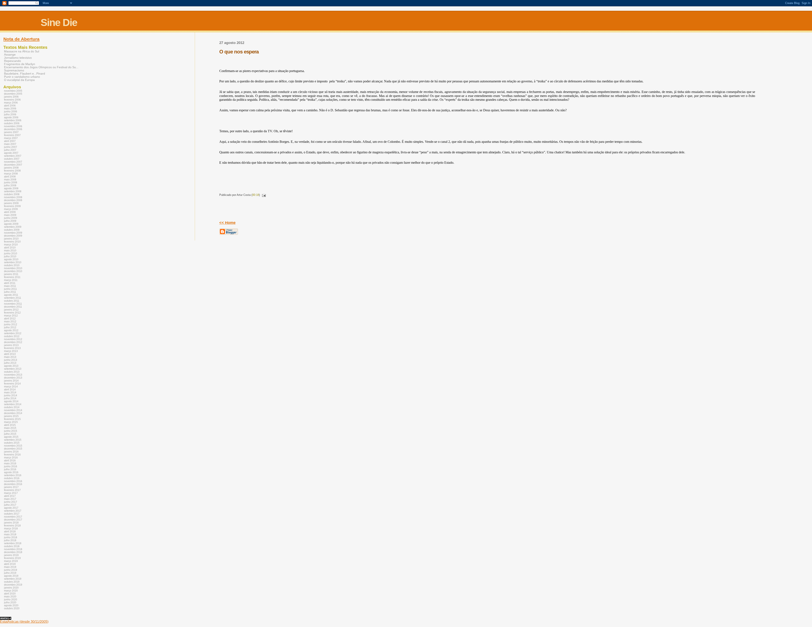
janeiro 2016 (11, 451)
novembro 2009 (13, 232)
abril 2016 (10, 460)
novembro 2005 (13, 90)
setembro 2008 (12, 191)
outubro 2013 (11, 371)
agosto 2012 (11, 330)
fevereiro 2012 (12, 312)
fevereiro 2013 (12, 348)
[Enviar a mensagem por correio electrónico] (263, 194)
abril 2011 (9, 283)
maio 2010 (10, 250)
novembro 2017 (13, 516)
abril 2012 (10, 318)
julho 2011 (10, 291)
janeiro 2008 (11, 167)
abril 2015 (10, 425)
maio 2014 (10, 392)
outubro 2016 (11, 478)
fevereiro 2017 (12, 490)
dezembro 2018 (13, 552)
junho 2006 (10, 111)
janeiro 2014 (11, 380)
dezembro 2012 (13, 342)
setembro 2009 (12, 226)
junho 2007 (10, 147)
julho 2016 (10, 469)
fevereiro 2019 (12, 558)
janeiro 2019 (11, 555)
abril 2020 (10, 593)
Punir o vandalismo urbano (22, 76)
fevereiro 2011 (12, 277)
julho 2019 (10, 572)
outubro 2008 (11, 194)
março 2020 (11, 590)
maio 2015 (10, 428)
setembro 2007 (12, 155)
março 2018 (11, 528)
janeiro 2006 (11, 96)
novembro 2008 (13, 197)
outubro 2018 (11, 546)
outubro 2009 (11, 229)
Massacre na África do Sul (21, 51)
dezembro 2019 (13, 584)
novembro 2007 (13, 161)
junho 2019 (10, 569)
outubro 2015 (11, 442)
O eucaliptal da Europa (19, 80)
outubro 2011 (11, 300)
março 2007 (11, 138)
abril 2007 (10, 141)
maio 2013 (10, 357)
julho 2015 (10, 433)
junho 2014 (10, 395)
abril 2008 (10, 176)
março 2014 (11, 386)
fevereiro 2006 (12, 99)
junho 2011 (10, 289)
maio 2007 (10, 144)
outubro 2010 (11, 265)
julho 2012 (10, 327)
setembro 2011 (12, 297)
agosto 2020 (11, 605)
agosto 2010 (11, 259)
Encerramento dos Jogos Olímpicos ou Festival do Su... (41, 67)
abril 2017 (10, 496)
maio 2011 (10, 286)
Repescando (12, 61)
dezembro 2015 (13, 448)
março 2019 (11, 561)
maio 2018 (10, 534)
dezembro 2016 (13, 484)
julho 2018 (10, 540)
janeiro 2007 (11, 132)
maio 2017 (10, 499)
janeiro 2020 (11, 587)
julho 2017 (10, 504)
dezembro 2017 (13, 519)
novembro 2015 (13, 445)
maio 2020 (10, 596)
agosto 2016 (11, 472)
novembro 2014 (13, 410)
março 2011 (11, 280)
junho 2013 (10, 359)
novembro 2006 (13, 126)
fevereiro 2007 (12, 135)
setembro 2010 (12, 262)
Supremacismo (14, 70)
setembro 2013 (12, 368)
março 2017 (11, 493)
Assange (10, 54)
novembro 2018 (13, 549)
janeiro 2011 (11, 274)
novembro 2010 (13, 268)
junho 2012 (10, 324)
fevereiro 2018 (12, 525)
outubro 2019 (11, 581)
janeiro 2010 (11, 238)
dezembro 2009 (13, 235)
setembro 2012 (12, 333)
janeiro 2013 (11, 345)
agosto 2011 (11, 294)
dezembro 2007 (13, 164)
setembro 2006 (12, 120)
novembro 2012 (13, 339)
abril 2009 (10, 212)
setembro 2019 (12, 578)
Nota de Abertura (21, 39)
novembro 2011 (13, 303)
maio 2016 (10, 463)
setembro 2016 (12, 475)
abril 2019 (10, 564)
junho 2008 (10, 182)
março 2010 (11, 244)
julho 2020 (10, 602)
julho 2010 (10, 256)
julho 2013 (10, 362)
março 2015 (11, 422)
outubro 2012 (11, 336)
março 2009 (11, 209)
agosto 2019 (11, 575)
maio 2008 (10, 179)
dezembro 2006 (13, 129)
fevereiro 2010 (12, 241)
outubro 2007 (11, 158)
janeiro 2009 (11, 203)
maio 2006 (10, 108)
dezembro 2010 (13, 271)
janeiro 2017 (11, 487)
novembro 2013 (13, 374)
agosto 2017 (11, 507)
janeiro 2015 (11, 416)
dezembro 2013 (13, 377)
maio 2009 (10, 215)
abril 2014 (10, 389)
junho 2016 (10, 466)
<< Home (227, 223)
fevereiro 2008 (12, 170)
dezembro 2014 (13, 413)
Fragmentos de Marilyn (19, 64)
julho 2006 (10, 114)
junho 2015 (10, 430)
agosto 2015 (11, 436)
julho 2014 (10, 398)
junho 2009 (10, 218)
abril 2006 (10, 105)
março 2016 (11, 457)
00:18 (255, 194)
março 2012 (11, 315)
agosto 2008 (11, 188)
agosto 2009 (11, 223)
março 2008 (11, 173)
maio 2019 (10, 567)
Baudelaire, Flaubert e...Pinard (24, 73)
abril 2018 (10, 531)
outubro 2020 (11, 608)
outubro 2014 (11, 407)
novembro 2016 (13, 481)
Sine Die (59, 22)
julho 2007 (10, 150)
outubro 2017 (11, 513)
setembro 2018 (12, 543)
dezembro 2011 (13, 306)
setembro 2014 (12, 404)
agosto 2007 (11, 152)
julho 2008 (10, 185)
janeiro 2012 (11, 309)
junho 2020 (10, 599)
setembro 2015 (12, 439)
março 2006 (11, 102)
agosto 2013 (11, 365)
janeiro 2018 (11, 522)
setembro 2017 (12, 510)
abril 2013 (10, 354)
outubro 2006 (11, 123)
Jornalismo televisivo (18, 57)
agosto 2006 (11, 117)
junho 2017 (10, 501)
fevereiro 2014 (12, 383)
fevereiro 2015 (12, 419)
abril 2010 (10, 247)
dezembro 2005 (13, 93)
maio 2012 (10, 321)
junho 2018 (10, 537)
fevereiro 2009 (12, 206)
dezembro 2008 (13, 200)
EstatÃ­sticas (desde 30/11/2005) (24, 621)
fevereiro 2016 (12, 454)
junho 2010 (10, 253)
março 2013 (11, 351)
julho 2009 (10, 220)
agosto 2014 (11, 401)
